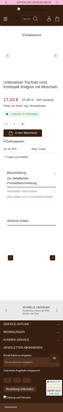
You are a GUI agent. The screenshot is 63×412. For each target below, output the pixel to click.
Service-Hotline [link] (16, 324)
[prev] (10, 257)
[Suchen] (35, 18)
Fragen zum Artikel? (17, 157)
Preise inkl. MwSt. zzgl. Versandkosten (25, 105)
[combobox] (26, 18)
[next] (52, 257)
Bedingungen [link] (14, 331)
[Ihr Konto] (49, 19)
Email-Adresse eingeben (17, 355)
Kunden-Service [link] (16, 339)
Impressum (11, 407)
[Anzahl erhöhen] (22, 124)
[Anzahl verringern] (6, 124)
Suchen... (16, 17)
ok (54, 358)
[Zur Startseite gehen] (31, 9)
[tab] (31, 178)
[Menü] (5, 19)
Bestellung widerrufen (19, 389)
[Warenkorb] (57, 19)
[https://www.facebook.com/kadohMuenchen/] (17, 380)
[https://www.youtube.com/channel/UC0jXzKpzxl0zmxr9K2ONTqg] (7, 380)
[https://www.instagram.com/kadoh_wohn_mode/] (27, 380)
